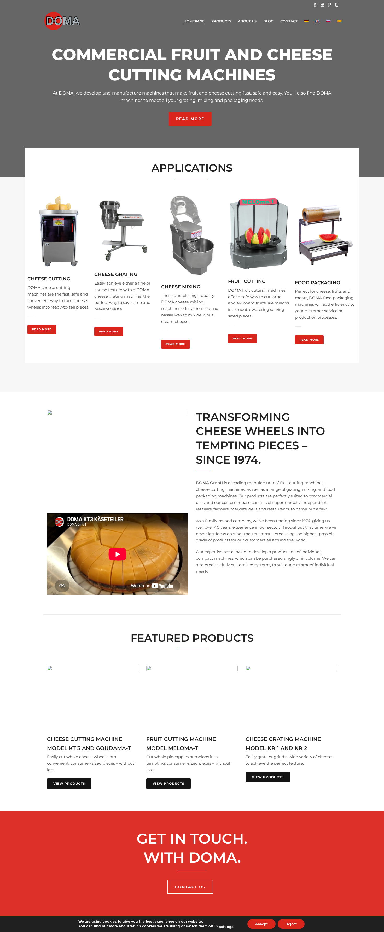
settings (226, 926)
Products (221, 21)
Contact (289, 21)
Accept (261, 924)
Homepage (194, 21)
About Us (247, 21)
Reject (291, 924)
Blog (268, 21)
